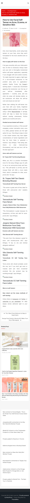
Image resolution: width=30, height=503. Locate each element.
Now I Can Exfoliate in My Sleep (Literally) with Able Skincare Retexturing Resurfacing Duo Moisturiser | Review (15, 395)
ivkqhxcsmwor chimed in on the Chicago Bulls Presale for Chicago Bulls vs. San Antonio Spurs (14, 470)
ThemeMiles (15, 499)
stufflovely (6, 28)
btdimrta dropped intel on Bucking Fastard (14, 445)
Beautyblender (16, 111)
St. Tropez (22, 84)
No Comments (7, 30)
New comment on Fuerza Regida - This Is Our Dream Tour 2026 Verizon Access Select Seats (15, 413)
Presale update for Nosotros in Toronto (13, 439)
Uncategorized (23, 28)
